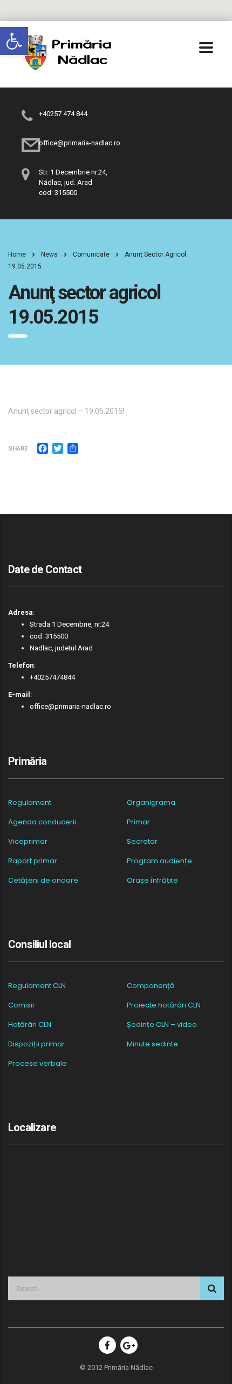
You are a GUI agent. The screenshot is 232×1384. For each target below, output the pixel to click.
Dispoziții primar (36, 1044)
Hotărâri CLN (29, 1024)
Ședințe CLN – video (162, 1024)
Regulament (29, 802)
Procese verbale (37, 1063)
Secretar (142, 841)
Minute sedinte (152, 1044)
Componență (151, 986)
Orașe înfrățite (152, 880)
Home (17, 254)
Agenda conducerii (42, 822)
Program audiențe (159, 861)
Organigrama (151, 802)
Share (18, 448)
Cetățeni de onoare (43, 880)
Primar (138, 822)
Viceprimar (27, 841)
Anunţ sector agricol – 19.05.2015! (66, 411)
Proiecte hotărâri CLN (164, 1005)
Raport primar (32, 861)
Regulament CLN (37, 986)
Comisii (21, 1005)
